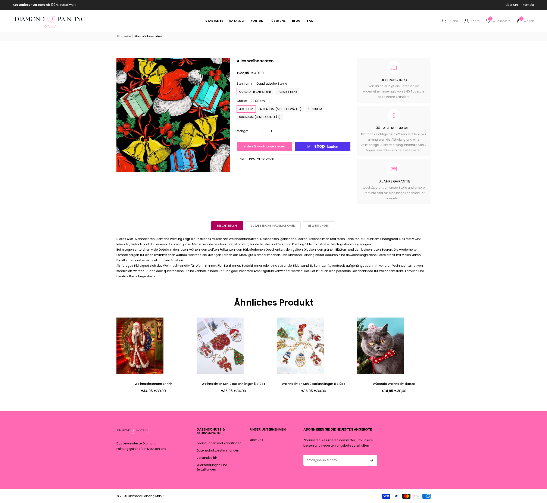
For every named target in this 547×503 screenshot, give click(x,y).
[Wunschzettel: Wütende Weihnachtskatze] (287, 325)
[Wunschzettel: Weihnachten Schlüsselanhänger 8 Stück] (207, 325)
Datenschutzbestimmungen (218, 450)
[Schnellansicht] (287, 333)
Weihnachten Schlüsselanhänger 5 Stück (153, 384)
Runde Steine (287, 92)
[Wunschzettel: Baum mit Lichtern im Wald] (367, 325)
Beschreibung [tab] (227, 226)
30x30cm (246, 109)
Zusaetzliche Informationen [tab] (273, 226)
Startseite (123, 36)
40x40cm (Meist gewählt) (280, 109)
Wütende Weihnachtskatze (314, 384)
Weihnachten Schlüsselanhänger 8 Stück (233, 384)
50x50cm (315, 109)
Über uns (512, 5)
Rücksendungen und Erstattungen (212, 467)
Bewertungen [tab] (318, 226)
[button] (525, 21)
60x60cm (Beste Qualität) (260, 117)
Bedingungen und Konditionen (219, 443)
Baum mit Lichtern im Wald (393, 384)
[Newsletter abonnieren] (372, 460)
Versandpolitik (207, 458)
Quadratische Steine (255, 92)
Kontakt (528, 5)
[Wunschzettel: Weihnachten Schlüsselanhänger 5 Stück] (127, 325)
